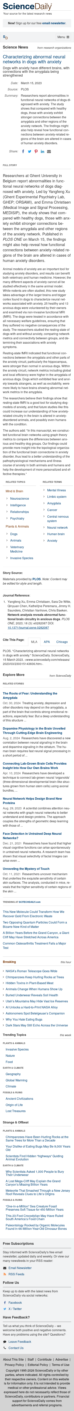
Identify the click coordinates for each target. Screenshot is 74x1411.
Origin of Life (14, 1105)
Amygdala (54, 503)
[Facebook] (23, 151)
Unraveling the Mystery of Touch (26, 868)
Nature (10, 1055)
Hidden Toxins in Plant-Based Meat (29, 983)
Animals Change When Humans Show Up (34, 989)
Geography (13, 1074)
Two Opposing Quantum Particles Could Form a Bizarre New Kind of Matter (35, 924)
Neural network (57, 527)
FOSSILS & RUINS (12, 1092)
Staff (31, 1359)
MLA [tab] (34, 642)
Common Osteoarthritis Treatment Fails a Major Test (34, 945)
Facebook (15, 1302)
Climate (11, 1086)
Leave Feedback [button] (20, 1341)
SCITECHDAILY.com (30, 902)
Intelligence (18, 505)
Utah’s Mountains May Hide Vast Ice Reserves (37, 1001)
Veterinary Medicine (17, 549)
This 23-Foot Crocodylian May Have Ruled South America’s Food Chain (34, 1217)
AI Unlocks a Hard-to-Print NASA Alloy (32, 1007)
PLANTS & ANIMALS (14, 1043)
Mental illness (56, 490)
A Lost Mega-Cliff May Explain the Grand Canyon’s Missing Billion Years (33, 1183)
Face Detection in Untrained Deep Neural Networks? (32, 835)
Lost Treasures (16, 1111)
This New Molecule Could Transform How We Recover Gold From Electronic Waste (33, 913)
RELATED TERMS (52, 482)
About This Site (13, 1359)
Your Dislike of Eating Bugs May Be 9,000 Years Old (38, 1148)
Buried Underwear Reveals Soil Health (32, 995)
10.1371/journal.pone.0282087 (28, 627)
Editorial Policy (38, 1364)
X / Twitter (15, 1309)
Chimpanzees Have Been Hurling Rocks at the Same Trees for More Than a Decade (37, 1138)
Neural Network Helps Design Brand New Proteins (32, 800)
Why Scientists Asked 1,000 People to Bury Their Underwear (35, 1173)
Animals (15, 540)
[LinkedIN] (42, 151)
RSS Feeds (16, 1274)
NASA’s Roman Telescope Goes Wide (31, 971)
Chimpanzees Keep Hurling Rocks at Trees (35, 977)
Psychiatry (17, 518)
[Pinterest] (36, 151)
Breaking (9, 961)
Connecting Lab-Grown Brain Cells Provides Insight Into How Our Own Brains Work (35, 765)
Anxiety (52, 540)
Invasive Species (21, 558)
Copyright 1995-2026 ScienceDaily (29, 1370)
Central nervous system (58, 518)
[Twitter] (29, 151)
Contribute (45, 1359)
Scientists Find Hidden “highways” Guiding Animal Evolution (34, 1158)
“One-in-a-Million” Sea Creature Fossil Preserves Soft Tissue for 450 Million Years (35, 1208)
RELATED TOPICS (15, 482)
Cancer (52, 510)
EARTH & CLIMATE (13, 1067)
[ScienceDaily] (27, 6)
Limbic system (56, 496)
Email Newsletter (20, 1268)
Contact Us (16, 1348)
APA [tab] (47, 642)
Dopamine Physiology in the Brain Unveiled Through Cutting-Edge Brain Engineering (34, 730)
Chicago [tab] (62, 642)
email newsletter (53, 23)
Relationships (19, 512)
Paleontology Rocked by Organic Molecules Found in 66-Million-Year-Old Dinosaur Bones (36, 1227)
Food (9, 1062)
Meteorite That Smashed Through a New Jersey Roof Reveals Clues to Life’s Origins (38, 1192)
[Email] (49, 151)
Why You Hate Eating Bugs (24, 1019)
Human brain (56, 534)
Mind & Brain (14, 491)
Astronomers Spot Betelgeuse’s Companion (35, 1013)
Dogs (13, 534)
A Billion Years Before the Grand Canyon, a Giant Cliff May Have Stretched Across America (36, 934)
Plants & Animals (17, 526)
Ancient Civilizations (19, 1098)
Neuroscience (19, 498)
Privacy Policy (14, 1364)
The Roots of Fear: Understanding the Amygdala (30, 695)
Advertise (61, 1359)
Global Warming (16, 1080)
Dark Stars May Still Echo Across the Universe (37, 1025)
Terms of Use (60, 1364)
